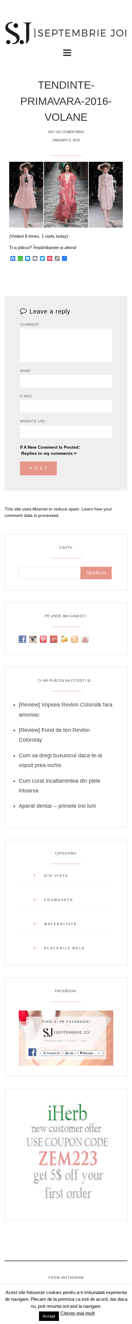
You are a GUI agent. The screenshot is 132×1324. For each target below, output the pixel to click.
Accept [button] (49, 1316)
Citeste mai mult (77, 1313)
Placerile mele (64, 948)
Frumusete (58, 900)
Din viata (56, 875)
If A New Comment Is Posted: (50, 447)
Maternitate (60, 924)
